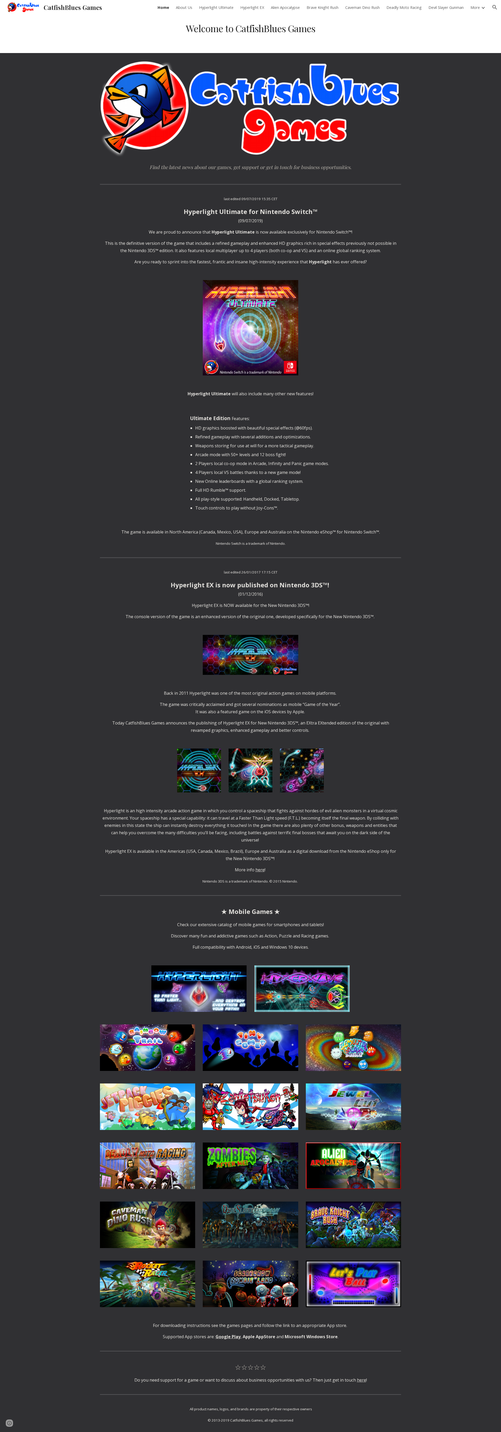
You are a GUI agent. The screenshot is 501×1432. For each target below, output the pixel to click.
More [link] (475, 7)
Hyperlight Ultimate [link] (216, 7)
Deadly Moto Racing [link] (404, 7)
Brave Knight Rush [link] (322, 7)
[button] (494, 7)
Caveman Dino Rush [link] (362, 7)
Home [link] (163, 7)
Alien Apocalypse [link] (285, 7)
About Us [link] (184, 7)
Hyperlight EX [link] (252, 7)
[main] (250, 28)
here (260, 870)
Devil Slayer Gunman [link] (446, 7)
